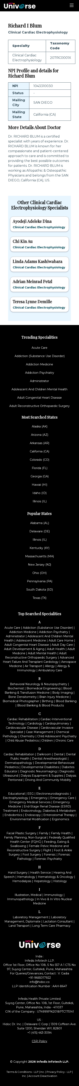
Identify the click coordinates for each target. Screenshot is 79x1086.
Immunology (53, 895)
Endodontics (13, 815)
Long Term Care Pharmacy (51, 926)
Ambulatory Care (50, 670)
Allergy (50, 666)
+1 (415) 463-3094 (39, 1032)
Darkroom (44, 754)
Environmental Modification (29, 819)
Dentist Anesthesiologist (49, 758)
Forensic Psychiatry (48, 859)
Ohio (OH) (39, 573)
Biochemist (16, 688)
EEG (30, 793)
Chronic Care (65, 740)
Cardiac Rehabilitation (22, 719)
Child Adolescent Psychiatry (57, 736)
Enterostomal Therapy (59, 815)
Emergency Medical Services (29, 802)
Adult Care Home (61, 640)
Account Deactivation (42, 1075)
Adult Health (56, 649)
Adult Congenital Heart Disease (39, 397)
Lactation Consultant (58, 921)
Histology (60, 881)
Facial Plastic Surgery (21, 833)
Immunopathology (20, 899)
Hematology (26, 877)
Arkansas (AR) (39, 443)
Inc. (42, 1071)
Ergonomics (60, 819)
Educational (16, 793)
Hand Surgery (18, 872)
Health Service (40, 872)
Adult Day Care (62, 645)
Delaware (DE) (39, 531)
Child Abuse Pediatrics (23, 740)
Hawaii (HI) (39, 484)
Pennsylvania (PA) (39, 581)
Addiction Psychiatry (39, 372)
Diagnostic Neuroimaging (38, 771)
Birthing (47, 701)
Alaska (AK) (39, 426)
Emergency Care (62, 798)
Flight (47, 850)
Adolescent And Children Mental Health (39, 389)
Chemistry (27, 736)
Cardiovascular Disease (22, 728)
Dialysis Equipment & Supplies (42, 775)
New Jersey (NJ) (39, 564)
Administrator (39, 381)
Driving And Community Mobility (48, 780)
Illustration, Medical (28, 895)
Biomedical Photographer (21, 701)
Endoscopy (33, 815)
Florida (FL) (39, 468)
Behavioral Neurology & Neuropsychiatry (38, 684)
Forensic (50, 854)
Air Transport (33, 666)
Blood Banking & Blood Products (40, 705)
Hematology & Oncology (55, 877)
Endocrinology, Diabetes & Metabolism (48, 811)
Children (47, 740)
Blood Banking (66, 701)
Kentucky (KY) (39, 548)
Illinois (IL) (40, 501)
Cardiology (34, 723)
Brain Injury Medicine (54, 697)
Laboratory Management (30, 917)
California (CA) (39, 451)
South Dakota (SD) (39, 589)
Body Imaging (62, 692)
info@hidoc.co (40, 982)
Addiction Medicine (39, 364)
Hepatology (42, 881)
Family (43, 833)
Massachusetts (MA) (39, 556)
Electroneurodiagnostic (52, 793)
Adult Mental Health (42, 653)
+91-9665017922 (39, 977)
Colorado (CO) (39, 459)
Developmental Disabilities (40, 767)
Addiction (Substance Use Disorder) (40, 356)
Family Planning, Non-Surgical (25, 837)
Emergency (39, 798)
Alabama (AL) (39, 523)
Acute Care (39, 347)
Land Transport (19, 926)
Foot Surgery (31, 854)
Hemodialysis (21, 881)
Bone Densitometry (22, 697)
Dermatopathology (18, 763)
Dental (58, 754)
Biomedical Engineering (44, 688)
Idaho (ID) (39, 493)
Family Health (61, 833)
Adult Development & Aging (24, 649)
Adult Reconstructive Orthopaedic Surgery (39, 406)
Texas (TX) (39, 597)
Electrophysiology (15, 798)
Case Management (39, 732)
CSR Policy (39, 1041)
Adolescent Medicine (31, 640)
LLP (36, 1071)
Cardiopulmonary (57, 723)
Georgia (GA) (40, 476)
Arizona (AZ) (39, 434)
